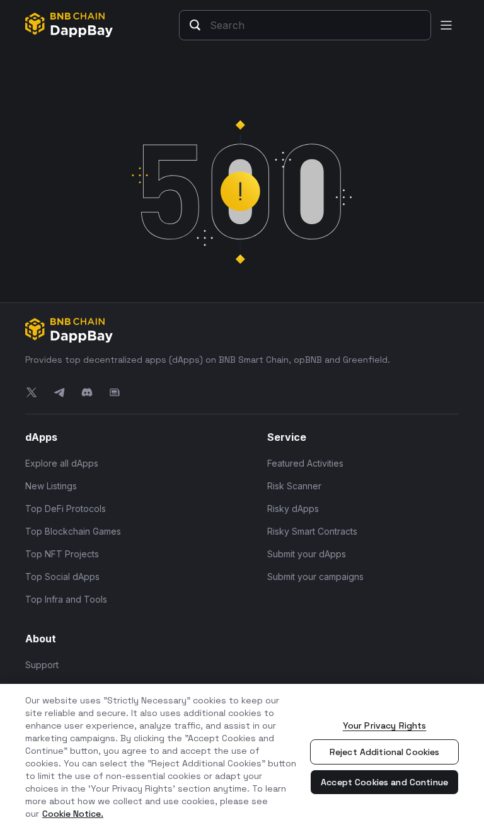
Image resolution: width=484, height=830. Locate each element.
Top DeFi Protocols (65, 508)
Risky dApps (293, 508)
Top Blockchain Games (73, 531)
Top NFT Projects (62, 554)
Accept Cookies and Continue (384, 782)
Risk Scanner (294, 485)
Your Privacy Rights (385, 725)
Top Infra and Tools (66, 599)
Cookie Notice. (72, 813)
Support (42, 664)
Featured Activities (305, 463)
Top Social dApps (62, 576)
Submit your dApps (306, 554)
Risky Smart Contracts (312, 531)
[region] (242, 757)
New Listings (51, 485)
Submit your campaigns (315, 576)
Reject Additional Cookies (385, 752)
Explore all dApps (61, 463)
